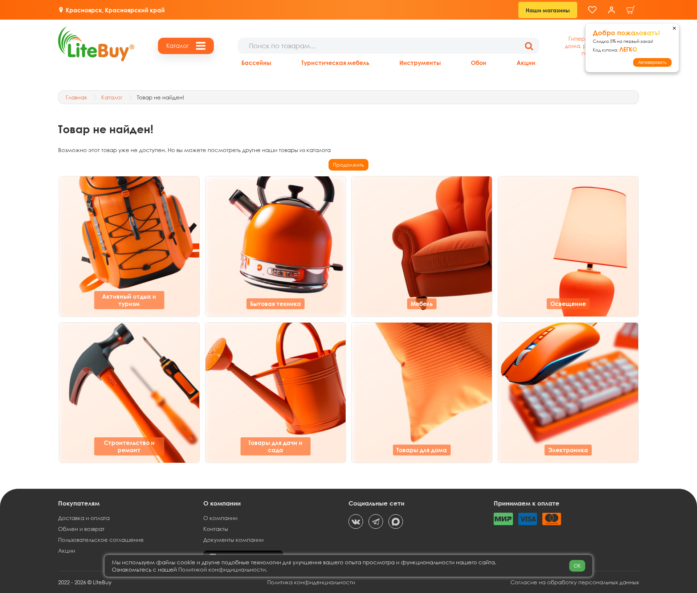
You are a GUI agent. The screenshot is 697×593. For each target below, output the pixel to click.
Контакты (215, 528)
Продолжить (348, 164)
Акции (526, 62)
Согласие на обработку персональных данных (574, 582)
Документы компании (233, 539)
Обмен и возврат (81, 528)
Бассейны (256, 62)
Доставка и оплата (84, 518)
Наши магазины (548, 10)
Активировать (652, 62)
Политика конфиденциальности (311, 582)
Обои (478, 62)
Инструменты (420, 62)
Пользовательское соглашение (101, 539)
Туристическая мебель (335, 62)
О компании (220, 518)
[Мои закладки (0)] (592, 10)
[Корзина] (631, 10)
